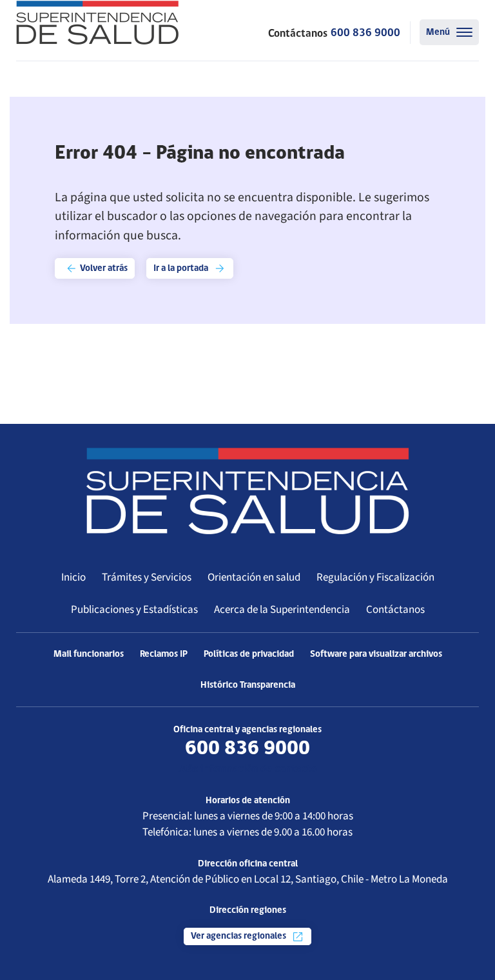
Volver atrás (103, 269)
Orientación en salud (254, 577)
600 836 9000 (365, 33)
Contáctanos (395, 609)
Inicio (73, 577)
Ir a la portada (181, 269)
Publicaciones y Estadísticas (134, 609)
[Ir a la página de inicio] (97, 22)
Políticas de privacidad (249, 654)
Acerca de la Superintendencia (282, 609)
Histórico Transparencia (247, 685)
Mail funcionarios (88, 654)
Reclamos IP (164, 654)
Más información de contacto (247, 769)
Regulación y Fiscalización (375, 577)
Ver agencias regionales (239, 936)
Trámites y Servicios (146, 577)
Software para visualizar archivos (376, 654)
